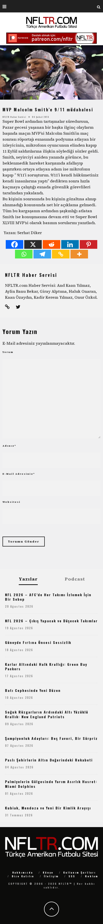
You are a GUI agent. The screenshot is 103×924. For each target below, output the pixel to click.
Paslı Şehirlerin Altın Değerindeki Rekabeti (49, 759)
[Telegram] (42, 254)
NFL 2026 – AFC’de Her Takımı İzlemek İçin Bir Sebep (48, 597)
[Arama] (98, 6)
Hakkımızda (22, 872)
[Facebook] (14, 244)
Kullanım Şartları (79, 872)
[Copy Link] (61, 254)
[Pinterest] (88, 244)
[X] (33, 244)
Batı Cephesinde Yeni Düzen (33, 690)
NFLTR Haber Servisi (14, 116)
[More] (79, 254)
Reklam (91, 876)
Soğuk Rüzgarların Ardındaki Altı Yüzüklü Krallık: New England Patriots (46, 714)
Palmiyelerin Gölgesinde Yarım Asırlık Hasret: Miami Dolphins (51, 784)
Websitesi (11, 502)
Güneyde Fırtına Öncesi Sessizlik (38, 642)
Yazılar (28, 579)
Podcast (75, 579)
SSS (71, 876)
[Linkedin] (70, 244)
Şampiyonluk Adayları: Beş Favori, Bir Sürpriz (51, 738)
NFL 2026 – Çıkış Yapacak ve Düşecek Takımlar (51, 620)
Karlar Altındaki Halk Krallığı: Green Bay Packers (46, 666)
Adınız (9, 445)
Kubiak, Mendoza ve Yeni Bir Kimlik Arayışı (48, 807)
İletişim (51, 876)
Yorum (8, 352)
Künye (48, 872)
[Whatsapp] (23, 254)
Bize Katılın (23, 876)
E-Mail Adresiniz (18, 473)
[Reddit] (51, 244)
